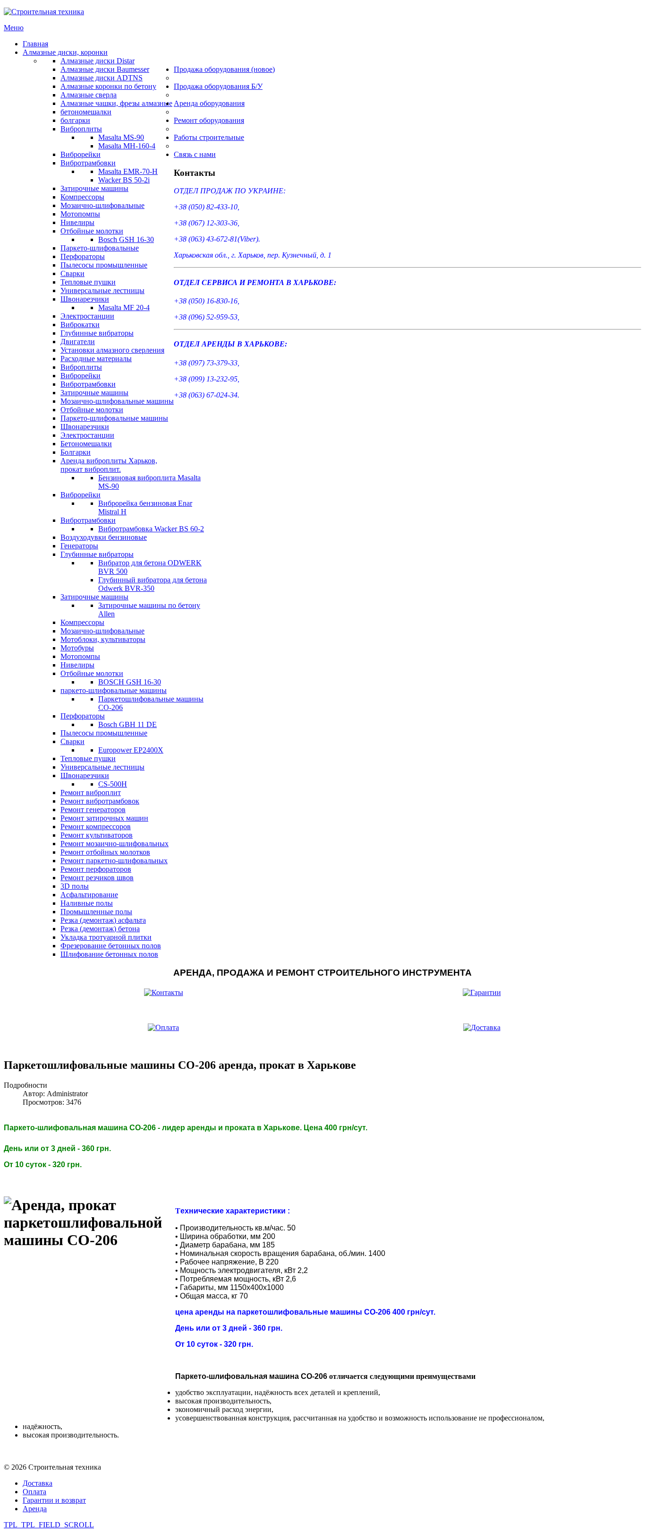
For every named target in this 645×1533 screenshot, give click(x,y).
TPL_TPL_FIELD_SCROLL (49, 1525)
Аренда (35, 1509)
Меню (14, 28)
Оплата (34, 1492)
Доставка (37, 1483)
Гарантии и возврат (54, 1500)
